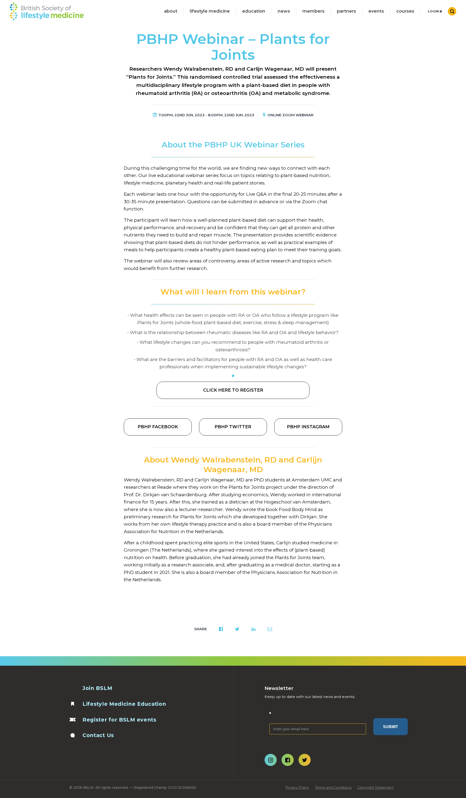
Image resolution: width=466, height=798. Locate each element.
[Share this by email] (269, 629)
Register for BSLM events (120, 720)
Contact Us (98, 735)
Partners (346, 11)
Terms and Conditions (333, 787)
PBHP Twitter (233, 426)
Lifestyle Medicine (210, 11)
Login (434, 11)
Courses (405, 11)
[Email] (317, 716)
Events (376, 11)
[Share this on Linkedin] (253, 629)
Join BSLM (97, 688)
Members (313, 11)
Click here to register (233, 390)
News (284, 11)
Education (253, 11)
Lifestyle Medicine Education (124, 704)
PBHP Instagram (308, 426)
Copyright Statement (375, 787)
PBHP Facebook (158, 426)
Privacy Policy (297, 787)
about (170, 11)
